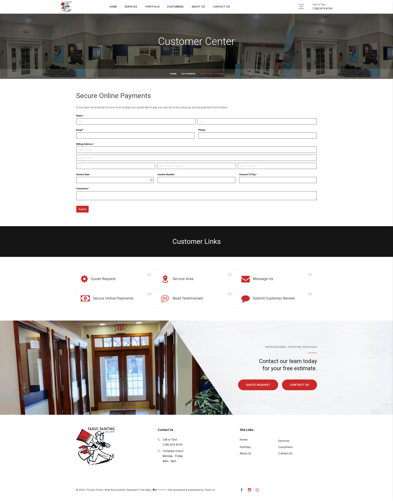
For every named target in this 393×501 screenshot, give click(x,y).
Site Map (145, 489)
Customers (175, 6)
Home (113, 6)
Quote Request (258, 384)
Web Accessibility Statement (121, 489)
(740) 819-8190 (322, 8)
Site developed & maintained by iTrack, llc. (191, 489)
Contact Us (221, 6)
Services (131, 6)
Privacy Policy (95, 489)
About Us (198, 6)
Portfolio (152, 6)
